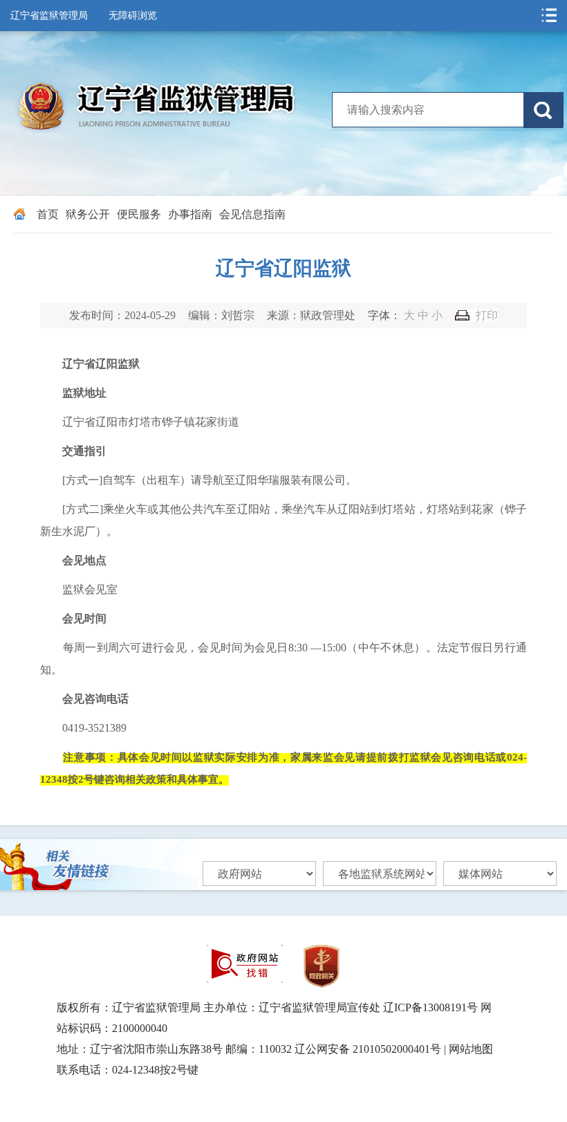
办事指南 (190, 214)
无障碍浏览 (133, 15)
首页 (48, 214)
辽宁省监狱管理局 (49, 15)
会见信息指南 (252, 214)
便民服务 (139, 214)
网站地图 (471, 1049)
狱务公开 (88, 214)
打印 (487, 315)
